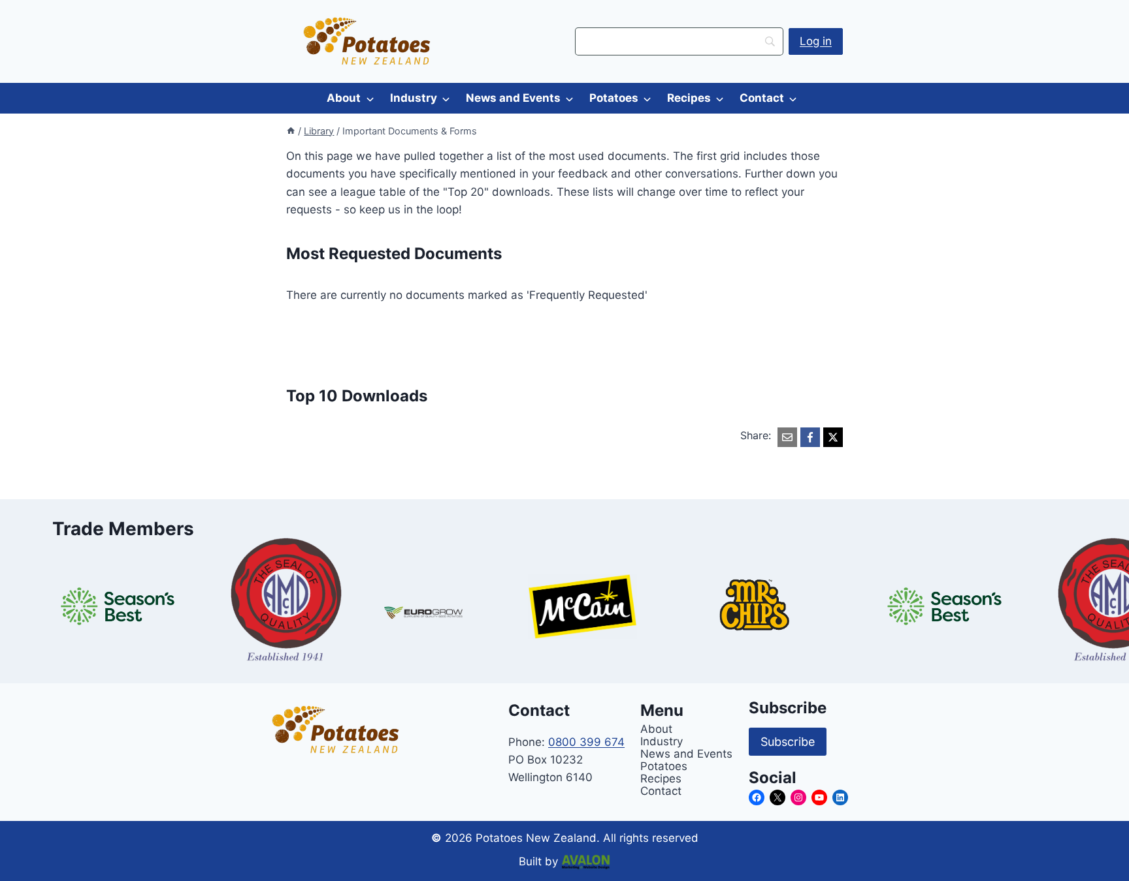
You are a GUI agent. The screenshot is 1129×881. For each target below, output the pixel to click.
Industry (413, 97)
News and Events (513, 97)
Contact (762, 97)
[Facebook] (810, 437)
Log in (816, 41)
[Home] (290, 130)
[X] (833, 437)
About (344, 97)
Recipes (689, 97)
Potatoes (613, 97)
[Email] (787, 437)
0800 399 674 (586, 742)
